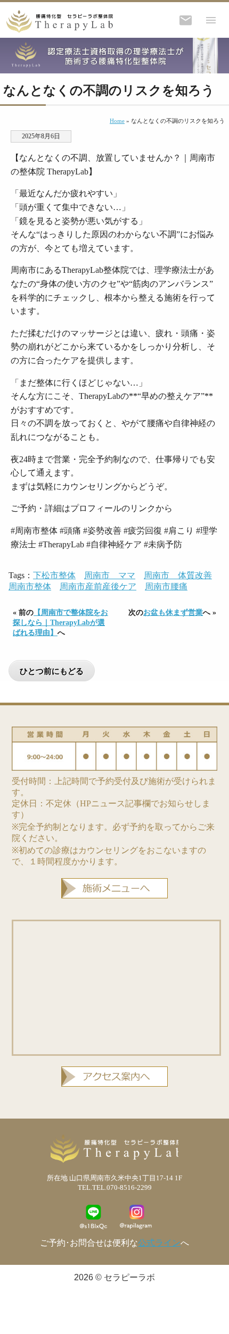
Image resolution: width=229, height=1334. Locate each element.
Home (117, 121)
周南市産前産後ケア (98, 586)
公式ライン (159, 1242)
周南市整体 (30, 586)
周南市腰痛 (166, 586)
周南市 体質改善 (178, 575)
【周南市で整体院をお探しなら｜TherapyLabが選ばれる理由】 (60, 622)
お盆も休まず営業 (173, 612)
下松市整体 (54, 575)
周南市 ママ (109, 575)
